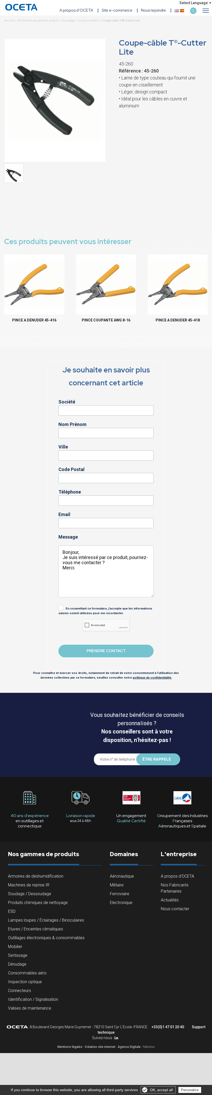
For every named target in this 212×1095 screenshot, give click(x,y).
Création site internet (100, 1047)
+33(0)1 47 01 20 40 (168, 1027)
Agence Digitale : (130, 1047)
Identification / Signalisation (33, 999)
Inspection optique (25, 981)
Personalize (190, 1090)
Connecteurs (19, 990)
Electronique (121, 902)
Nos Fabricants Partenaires (174, 888)
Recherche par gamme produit (37, 20)
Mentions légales (69, 1047)
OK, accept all (161, 1090)
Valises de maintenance (29, 1008)
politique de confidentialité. (152, 677)
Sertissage (17, 955)
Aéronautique (122, 876)
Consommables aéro (27, 973)
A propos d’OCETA (76, 10)
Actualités (170, 900)
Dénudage (68, 20)
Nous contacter (175, 908)
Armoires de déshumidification (35, 876)
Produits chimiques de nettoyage (38, 902)
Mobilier (15, 946)
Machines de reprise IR (28, 885)
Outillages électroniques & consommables (46, 937)
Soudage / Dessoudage (29, 893)
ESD (12, 911)
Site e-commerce (117, 10)
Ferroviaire (119, 893)
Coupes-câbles (89, 20)
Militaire (117, 885)
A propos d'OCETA (177, 876)
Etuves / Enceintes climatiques (35, 929)
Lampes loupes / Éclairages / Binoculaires (46, 920)
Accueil (9, 20)
